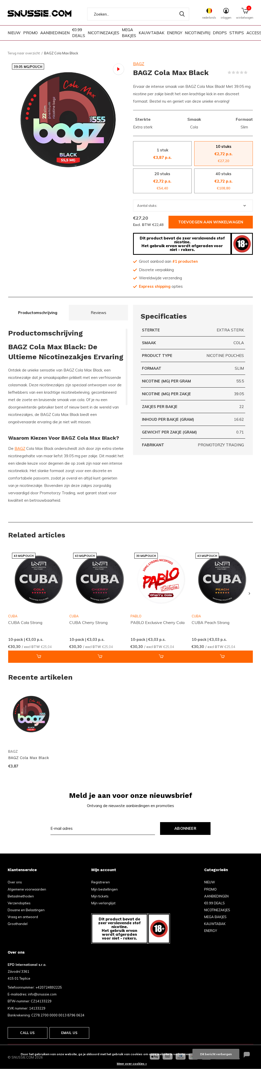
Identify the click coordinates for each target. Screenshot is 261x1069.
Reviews (98, 312)
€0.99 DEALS (78, 32)
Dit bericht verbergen (216, 1054)
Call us (27, 1033)
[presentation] (249, 593)
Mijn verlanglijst (103, 903)
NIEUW (14, 32)
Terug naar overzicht (24, 53)
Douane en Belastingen (26, 910)
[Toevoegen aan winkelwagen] (38, 657)
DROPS (220, 32)
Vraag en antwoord (23, 917)
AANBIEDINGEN (55, 32)
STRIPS (236, 32)
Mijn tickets (100, 896)
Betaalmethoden (21, 896)
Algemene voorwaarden (27, 889)
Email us (69, 1033)
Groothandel (18, 924)
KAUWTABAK (151, 32)
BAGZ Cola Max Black (28, 757)
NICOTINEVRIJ (197, 32)
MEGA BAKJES (129, 32)
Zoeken (182, 14)
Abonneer (185, 828)
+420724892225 (48, 987)
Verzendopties (19, 903)
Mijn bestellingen (104, 889)
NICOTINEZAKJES (103, 32)
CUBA (12, 616)
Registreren (100, 882)
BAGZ (138, 63)
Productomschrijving (37, 312)
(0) (251, 72)
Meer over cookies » (132, 1063)
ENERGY (174, 32)
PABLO (135, 616)
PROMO (30, 32)
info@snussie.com (42, 994)
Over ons (15, 882)
